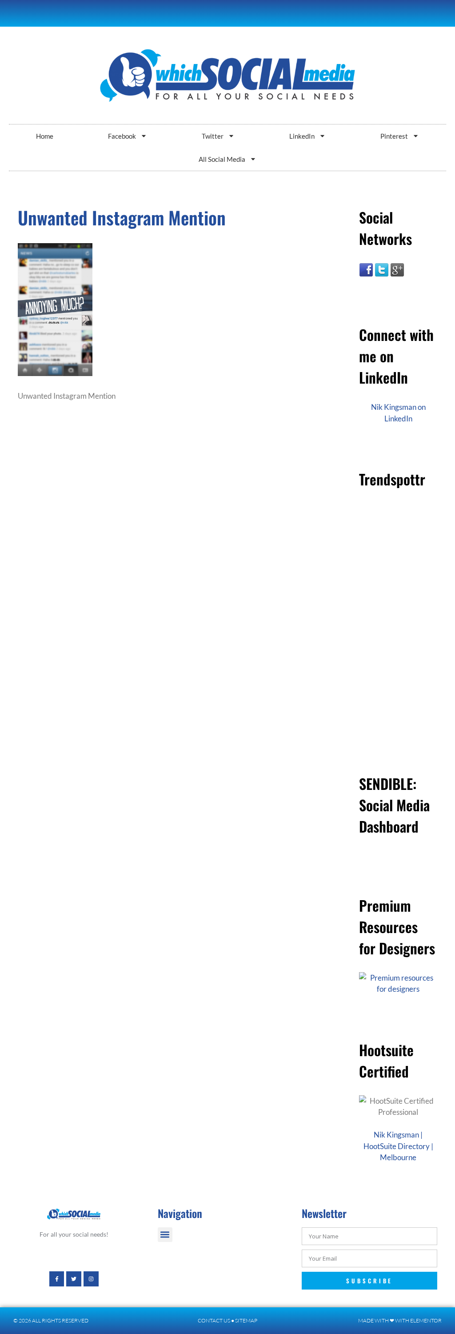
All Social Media (222, 159)
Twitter (213, 136)
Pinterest (394, 136)
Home (44, 136)
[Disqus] (166, 557)
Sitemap (246, 1320)
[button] (165, 1234)
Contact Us (214, 1320)
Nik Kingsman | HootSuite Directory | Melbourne (398, 1146)
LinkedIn (302, 136)
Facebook (122, 136)
